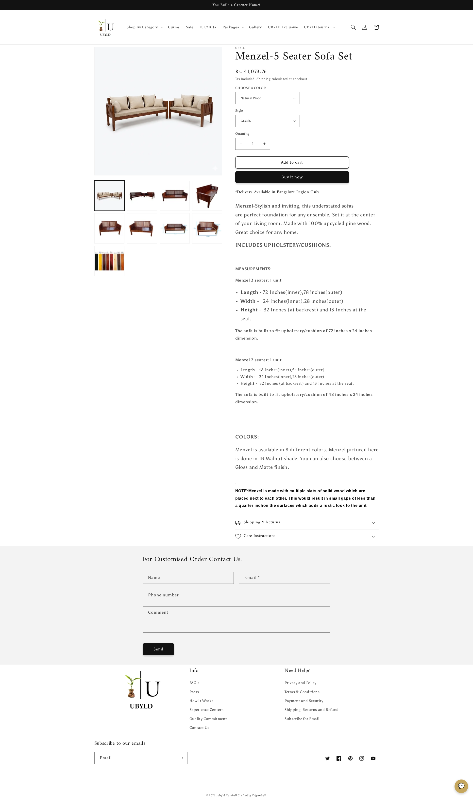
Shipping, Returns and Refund (312, 709)
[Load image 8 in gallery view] (207, 228)
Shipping (263, 79)
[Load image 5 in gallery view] (109, 228)
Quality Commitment (208, 719)
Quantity (242, 134)
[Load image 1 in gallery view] (109, 196)
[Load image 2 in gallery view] (142, 196)
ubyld (221, 795)
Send (158, 649)
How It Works (201, 701)
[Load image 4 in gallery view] (207, 196)
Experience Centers (206, 709)
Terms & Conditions (302, 692)
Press (194, 692)
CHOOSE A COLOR (250, 88)
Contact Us (199, 727)
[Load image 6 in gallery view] (142, 228)
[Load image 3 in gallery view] (175, 196)
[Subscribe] (181, 758)
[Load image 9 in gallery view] (109, 261)
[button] (144, 27)
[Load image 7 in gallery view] (175, 228)
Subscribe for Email (302, 719)
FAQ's (194, 683)
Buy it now (292, 177)
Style (239, 111)
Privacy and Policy (300, 683)
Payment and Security (304, 701)
